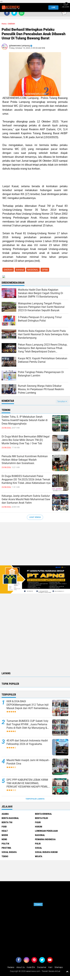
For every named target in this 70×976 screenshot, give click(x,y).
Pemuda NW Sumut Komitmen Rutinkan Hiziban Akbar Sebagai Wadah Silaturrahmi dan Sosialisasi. (25, 460)
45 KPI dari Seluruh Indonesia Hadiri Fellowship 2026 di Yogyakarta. (27, 742)
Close (38, 904)
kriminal (20, 269)
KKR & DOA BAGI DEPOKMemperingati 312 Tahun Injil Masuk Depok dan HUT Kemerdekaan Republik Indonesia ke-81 (28, 705)
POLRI (38, 843)
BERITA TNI (7, 822)
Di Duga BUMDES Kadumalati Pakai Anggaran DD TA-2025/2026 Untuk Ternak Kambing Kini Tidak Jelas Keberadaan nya (26, 479)
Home (4, 24)
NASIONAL (32, 269)
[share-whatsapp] (21, 13)
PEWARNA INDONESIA (45, 839)
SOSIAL (38, 848)
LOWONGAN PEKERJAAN (46, 831)
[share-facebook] (7, 13)
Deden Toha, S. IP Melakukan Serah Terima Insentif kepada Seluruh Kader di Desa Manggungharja (25, 420)
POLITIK (5, 843)
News (4, 839)
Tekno (5, 856)
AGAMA (5, 814)
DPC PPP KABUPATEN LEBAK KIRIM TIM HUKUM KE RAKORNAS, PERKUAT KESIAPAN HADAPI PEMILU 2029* (28, 783)
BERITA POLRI (41, 818)
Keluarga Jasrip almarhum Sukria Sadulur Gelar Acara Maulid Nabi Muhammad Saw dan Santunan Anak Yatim (26, 499)
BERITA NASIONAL (10, 818)
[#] (35, 579)
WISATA (38, 856)
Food (4, 826)
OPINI (45, 269)
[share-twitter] (14, 13)
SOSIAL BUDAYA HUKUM (46, 852)
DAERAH (11, 24)
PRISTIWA (6, 848)
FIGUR (38, 822)
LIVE (53, 7)
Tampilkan (61, 401)
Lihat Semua (35, 517)
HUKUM (38, 826)
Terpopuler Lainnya (35, 799)
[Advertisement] (35, 545)
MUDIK (5, 835)
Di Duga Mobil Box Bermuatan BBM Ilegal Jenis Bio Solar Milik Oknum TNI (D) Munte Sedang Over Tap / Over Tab (25, 440)
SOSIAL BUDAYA (9, 852)
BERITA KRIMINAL (43, 814)
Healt (5, 831)
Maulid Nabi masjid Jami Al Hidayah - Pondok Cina (28, 762)
